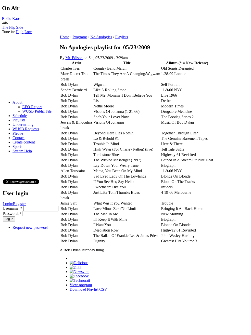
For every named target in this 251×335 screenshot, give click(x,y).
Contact (19, 138)
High (20, 32)
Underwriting (23, 124)
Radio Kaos (11, 18)
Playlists (19, 120)
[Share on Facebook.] (79, 276)
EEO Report (32, 107)
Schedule (20, 116)
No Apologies (101, 37)
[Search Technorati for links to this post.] (80, 280)
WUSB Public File (36, 111)
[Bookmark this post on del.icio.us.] (79, 263)
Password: (12, 213)
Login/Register (14, 204)
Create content (24, 142)
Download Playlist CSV (88, 289)
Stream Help (22, 151)
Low (28, 32)
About (17, 102)
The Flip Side (12, 27)
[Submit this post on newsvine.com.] (79, 272)
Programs (80, 37)
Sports (17, 146)
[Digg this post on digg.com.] (75, 267)
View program (81, 285)
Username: (12, 208)
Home (64, 37)
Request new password (30, 227)
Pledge (18, 133)
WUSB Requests (26, 129)
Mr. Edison (74, 58)
